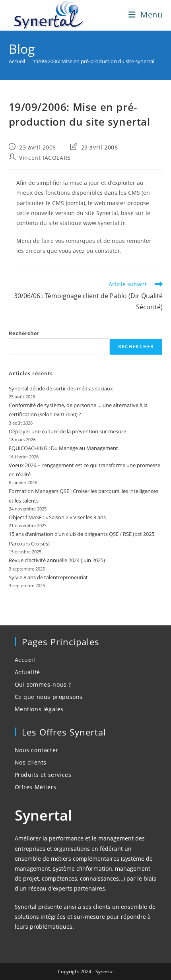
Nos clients (31, 762)
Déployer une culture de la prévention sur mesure (67, 431)
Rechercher (24, 333)
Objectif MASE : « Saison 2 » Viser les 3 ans (57, 517)
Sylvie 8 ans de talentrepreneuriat (48, 577)
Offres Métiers (35, 787)
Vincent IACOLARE (45, 157)
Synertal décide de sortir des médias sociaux (61, 388)
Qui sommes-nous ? (43, 684)
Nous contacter (36, 750)
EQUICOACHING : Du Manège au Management (63, 448)
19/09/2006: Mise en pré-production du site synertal (93, 61)
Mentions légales (39, 709)
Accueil (25, 660)
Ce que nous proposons (49, 697)
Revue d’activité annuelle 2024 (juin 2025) (57, 560)
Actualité (27, 672)
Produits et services (43, 774)
